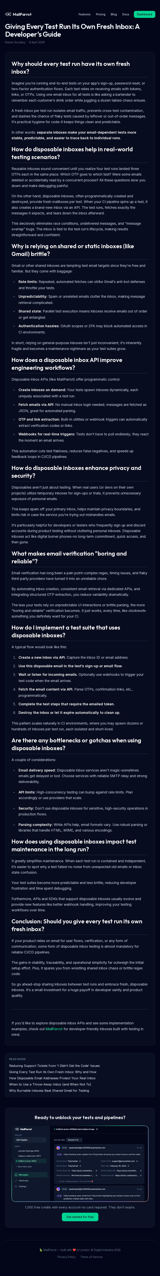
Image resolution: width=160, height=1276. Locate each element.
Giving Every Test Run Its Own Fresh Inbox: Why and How (52, 1072)
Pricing (100, 14)
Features (85, 14)
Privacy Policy (67, 1257)
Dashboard (144, 14)
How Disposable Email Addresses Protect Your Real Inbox (52, 1078)
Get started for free (80, 1217)
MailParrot (54, 1029)
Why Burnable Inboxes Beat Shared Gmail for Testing (49, 1090)
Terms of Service (91, 1257)
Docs (125, 14)
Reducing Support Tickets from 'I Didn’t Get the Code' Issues (54, 1066)
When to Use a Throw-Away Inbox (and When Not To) (50, 1084)
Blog (114, 14)
